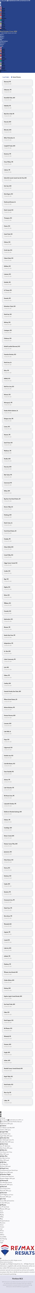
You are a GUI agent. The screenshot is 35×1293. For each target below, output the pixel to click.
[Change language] (1, 7)
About (1, 44)
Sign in (4, 29)
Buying (1, 36)
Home (1, 1211)
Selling (1, 38)
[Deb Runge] (17, 1256)
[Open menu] (0, 72)
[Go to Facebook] (0, 2)
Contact (1, 46)
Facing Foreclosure (4, 41)
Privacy (2, 1230)
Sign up (1, 29)
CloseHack (9, 1262)
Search (1, 34)
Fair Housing (3, 1239)
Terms (1, 1232)
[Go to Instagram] (0, 3)
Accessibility (3, 1237)
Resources (2, 42)
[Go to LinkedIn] (0, 5)
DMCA (2, 1234)
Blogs (1, 39)
